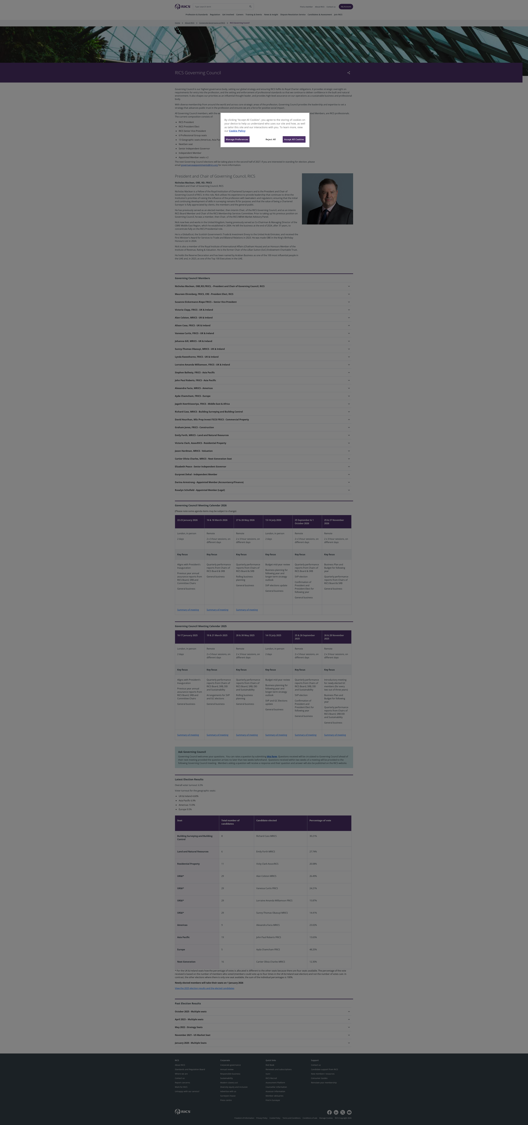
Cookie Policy (237, 130)
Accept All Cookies (294, 139)
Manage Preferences (237, 139)
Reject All (271, 139)
